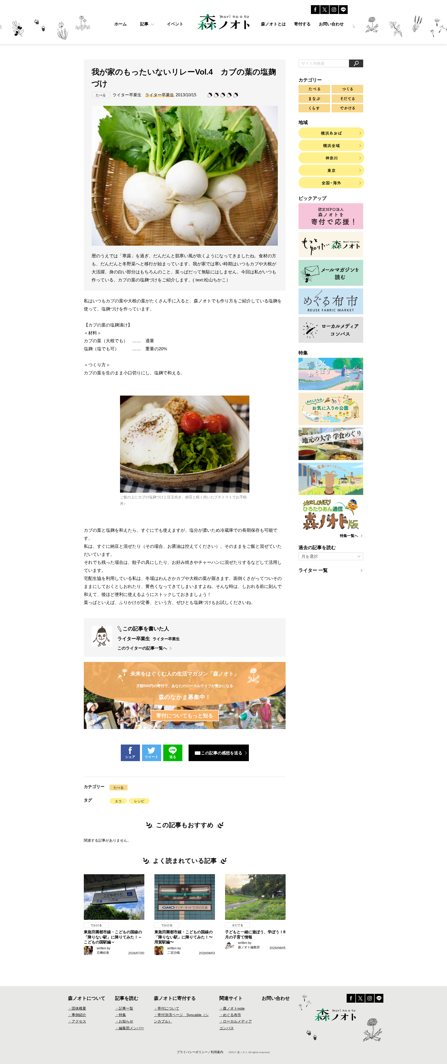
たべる (119, 788)
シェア (130, 757)
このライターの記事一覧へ (142, 648)
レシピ (139, 801)
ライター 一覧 (313, 570)
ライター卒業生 (159, 95)
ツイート (151, 757)
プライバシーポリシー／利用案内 (200, 1052)
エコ (118, 801)
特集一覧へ (349, 535)
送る (172, 757)
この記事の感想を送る (221, 753)
